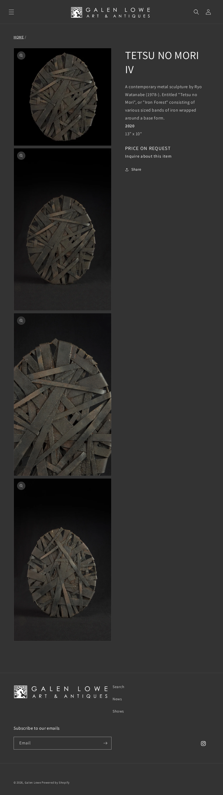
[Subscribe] (105, 743)
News (117, 698)
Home (19, 37)
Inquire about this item (148, 156)
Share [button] (136, 169)
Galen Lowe (33, 782)
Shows (118, 711)
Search (119, 686)
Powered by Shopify (56, 782)
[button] (11, 12)
